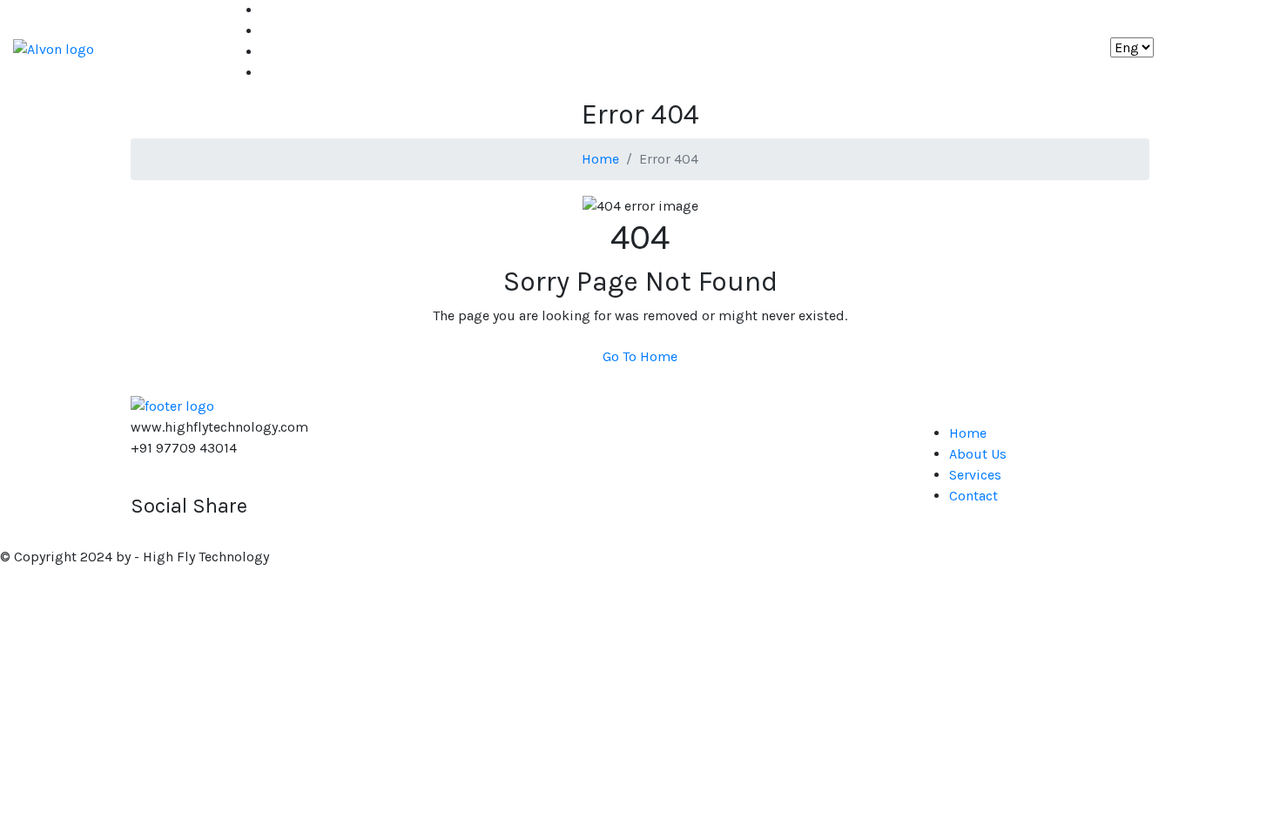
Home (280, 10)
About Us (290, 31)
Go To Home (640, 356)
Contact (285, 72)
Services (287, 52)
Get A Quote (1207, 48)
